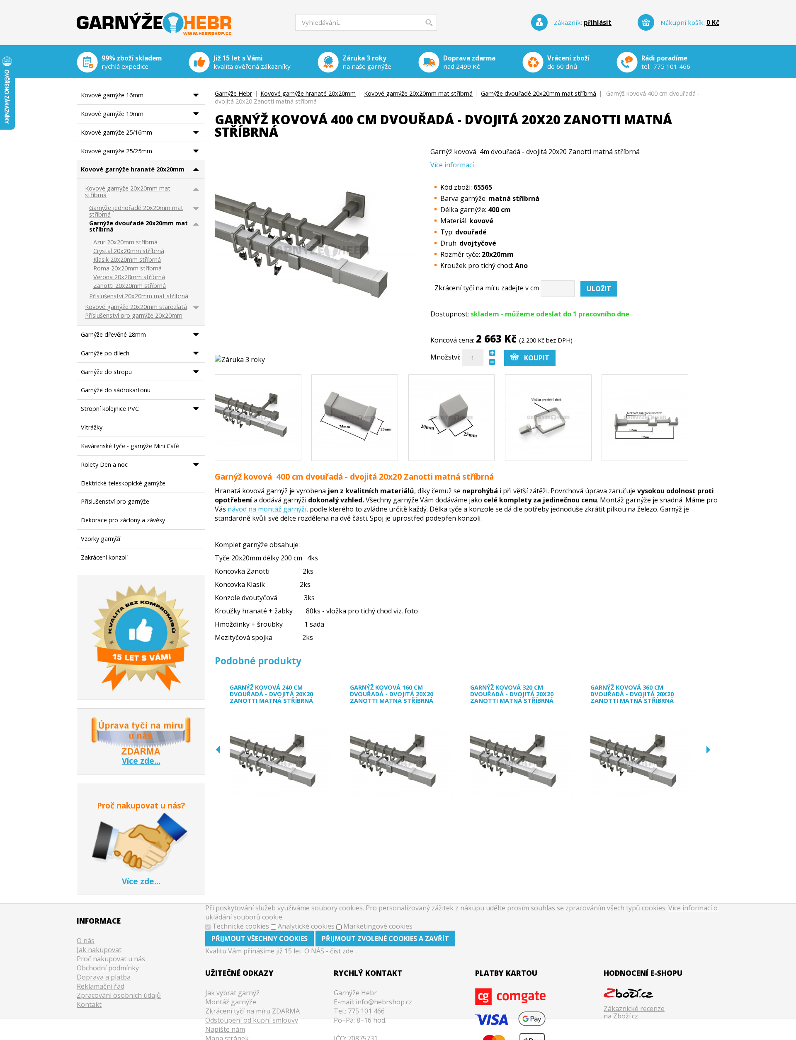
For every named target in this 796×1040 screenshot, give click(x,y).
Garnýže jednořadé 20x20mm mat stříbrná (136, 211)
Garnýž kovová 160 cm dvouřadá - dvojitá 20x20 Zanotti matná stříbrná (391, 694)
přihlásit (598, 22)
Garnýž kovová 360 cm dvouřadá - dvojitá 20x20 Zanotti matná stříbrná (632, 694)
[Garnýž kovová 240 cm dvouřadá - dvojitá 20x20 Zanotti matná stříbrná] (281, 763)
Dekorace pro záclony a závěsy (123, 520)
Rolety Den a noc (104, 464)
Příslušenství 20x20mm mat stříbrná (138, 296)
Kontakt (89, 1004)
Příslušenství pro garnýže (115, 501)
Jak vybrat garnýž (232, 992)
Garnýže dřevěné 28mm (113, 334)
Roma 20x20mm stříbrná (127, 268)
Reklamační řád (100, 986)
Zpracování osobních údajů (119, 995)
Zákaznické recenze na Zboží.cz (634, 1012)
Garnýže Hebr (154, 18)
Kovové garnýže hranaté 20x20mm (308, 93)
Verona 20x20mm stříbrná (129, 277)
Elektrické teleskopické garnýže (123, 483)
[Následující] (708, 749)
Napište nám (225, 1029)
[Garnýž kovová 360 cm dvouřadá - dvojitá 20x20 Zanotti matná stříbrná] (641, 763)
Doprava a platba (104, 977)
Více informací (452, 164)
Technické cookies (240, 926)
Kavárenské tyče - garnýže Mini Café (130, 446)
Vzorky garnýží (100, 539)
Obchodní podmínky (108, 967)
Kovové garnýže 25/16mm (116, 132)
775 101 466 (671, 66)
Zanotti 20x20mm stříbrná (129, 286)
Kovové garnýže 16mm (112, 95)
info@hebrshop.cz (384, 1001)
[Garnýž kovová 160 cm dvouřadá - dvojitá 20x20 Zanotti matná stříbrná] (401, 763)
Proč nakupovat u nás (111, 958)
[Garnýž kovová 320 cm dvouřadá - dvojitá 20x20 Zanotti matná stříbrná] (521, 763)
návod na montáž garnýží (267, 509)
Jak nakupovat (99, 949)
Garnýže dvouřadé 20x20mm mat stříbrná (538, 93)
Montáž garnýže (230, 1001)
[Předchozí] (218, 749)
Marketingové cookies (378, 926)
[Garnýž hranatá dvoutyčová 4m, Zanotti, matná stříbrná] (258, 418)
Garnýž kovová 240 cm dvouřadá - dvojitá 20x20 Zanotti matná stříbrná (271, 694)
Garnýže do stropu (106, 372)
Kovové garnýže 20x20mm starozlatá (136, 307)
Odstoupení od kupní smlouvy (251, 1020)
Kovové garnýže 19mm (112, 114)
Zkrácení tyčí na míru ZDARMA (252, 1011)
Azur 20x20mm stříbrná (125, 242)
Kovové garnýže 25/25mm (116, 151)
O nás (86, 940)
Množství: (445, 357)
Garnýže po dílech (105, 353)
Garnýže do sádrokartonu (115, 390)
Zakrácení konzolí (104, 557)
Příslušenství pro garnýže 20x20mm (133, 315)
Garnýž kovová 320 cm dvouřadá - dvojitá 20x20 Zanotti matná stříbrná (511, 694)
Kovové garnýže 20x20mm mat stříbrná (418, 93)
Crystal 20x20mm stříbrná (128, 251)
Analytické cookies (306, 926)
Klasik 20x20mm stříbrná (127, 259)
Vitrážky (91, 427)
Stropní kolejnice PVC (110, 409)
